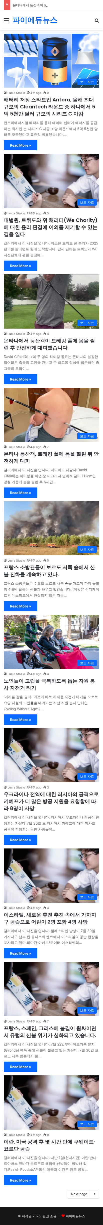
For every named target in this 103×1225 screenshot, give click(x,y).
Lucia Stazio (16, 93)
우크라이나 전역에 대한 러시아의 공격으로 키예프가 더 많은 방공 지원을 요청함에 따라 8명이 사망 (51, 801)
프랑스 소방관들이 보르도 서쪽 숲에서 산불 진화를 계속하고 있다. (49, 571)
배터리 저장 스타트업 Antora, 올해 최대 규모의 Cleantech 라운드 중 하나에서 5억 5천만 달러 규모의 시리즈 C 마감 (49, 106)
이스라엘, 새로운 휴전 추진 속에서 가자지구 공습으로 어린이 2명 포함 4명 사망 (50, 918)
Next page (79, 1194)
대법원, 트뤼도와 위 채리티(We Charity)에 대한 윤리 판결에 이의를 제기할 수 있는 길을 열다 (51, 227)
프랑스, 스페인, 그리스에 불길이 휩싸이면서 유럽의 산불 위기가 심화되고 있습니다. (50, 1032)
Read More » (20, 145)
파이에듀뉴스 (75, 1216)
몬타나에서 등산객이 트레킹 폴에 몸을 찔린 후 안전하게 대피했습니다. (49, 344)
